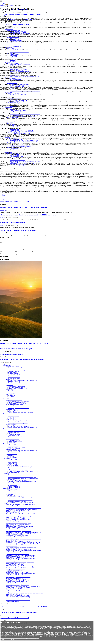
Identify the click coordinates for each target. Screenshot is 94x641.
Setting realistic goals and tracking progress (17, 405)
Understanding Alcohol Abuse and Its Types (14, 506)
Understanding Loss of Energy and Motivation (15, 565)
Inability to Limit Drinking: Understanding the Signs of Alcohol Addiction (20, 552)
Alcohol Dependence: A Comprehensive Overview (16, 557)
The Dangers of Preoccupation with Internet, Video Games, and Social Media (21, 509)
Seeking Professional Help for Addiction (14, 400)
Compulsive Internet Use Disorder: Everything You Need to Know (19, 515)
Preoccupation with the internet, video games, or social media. (20, 502)
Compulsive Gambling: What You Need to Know (16, 517)
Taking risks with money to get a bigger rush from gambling (20, 467)
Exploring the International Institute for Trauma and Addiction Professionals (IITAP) (23, 542)
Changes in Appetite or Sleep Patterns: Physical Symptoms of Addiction (20, 567)
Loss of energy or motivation (14, 440)
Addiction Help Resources (11, 409)
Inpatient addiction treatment (14, 374)
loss (3, 196)
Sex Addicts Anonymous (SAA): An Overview (15, 590)
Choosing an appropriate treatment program (17, 402)
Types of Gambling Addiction (12, 459)
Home (3, 3)
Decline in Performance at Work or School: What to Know (17, 580)
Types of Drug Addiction (10, 5)
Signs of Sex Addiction (10, 479)
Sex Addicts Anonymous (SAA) (14, 475)
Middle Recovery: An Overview (12, 512)
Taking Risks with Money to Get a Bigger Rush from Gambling (18, 531)
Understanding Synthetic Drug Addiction (14, 594)
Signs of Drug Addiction (11, 419)
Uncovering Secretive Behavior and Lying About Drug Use (18, 541)
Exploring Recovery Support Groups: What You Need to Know (18, 549)
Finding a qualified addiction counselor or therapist (18, 401)
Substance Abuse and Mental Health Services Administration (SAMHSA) (23, 380)
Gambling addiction (7, 458)
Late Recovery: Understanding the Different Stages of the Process (19, 597)
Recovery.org (11, 411)
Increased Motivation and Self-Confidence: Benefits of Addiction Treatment (21, 547)
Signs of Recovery (9, 385)
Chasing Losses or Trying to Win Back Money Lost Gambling (18, 577)
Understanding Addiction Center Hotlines (14, 525)
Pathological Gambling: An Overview (13, 560)
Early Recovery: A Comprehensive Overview (15, 551)
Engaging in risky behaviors (14, 435)
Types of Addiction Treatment (12, 373)
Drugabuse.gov (11, 425)
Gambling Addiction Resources (12, 469)
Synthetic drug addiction (13, 417)
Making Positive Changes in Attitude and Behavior (16, 528)
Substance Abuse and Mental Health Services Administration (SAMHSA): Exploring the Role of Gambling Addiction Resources (32, 529)
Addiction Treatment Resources (12, 379)
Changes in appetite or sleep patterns (15, 441)
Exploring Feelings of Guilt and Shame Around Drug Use (17, 572)
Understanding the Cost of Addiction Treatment (15, 563)
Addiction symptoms (7, 428)
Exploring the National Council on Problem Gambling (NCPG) (18, 523)
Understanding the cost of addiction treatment (17, 403)
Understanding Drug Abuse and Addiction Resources (16, 536)
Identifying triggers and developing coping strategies (18, 408)
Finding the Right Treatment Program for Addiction (16, 518)
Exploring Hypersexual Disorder (12, 571)
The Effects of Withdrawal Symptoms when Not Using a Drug (18, 516)
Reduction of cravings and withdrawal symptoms (18, 370)
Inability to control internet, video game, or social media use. (20, 500)
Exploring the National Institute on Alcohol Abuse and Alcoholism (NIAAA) (21, 556)
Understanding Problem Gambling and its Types (15, 537)
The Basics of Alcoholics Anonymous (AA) (14, 570)
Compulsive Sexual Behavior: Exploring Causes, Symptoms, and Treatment (21, 566)
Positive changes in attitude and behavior (16, 387)
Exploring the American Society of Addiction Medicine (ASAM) (19, 581)
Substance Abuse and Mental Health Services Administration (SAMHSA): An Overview (23, 532)
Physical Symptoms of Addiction (12, 439)
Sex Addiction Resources (11, 474)
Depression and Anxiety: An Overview (13, 505)
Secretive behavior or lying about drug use (16, 436)
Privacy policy (25, 639)
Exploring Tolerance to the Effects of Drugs (14, 520)
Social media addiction (12, 492)
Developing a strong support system (15, 406)
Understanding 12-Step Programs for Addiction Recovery (17, 510)
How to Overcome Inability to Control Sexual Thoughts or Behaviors (20, 562)
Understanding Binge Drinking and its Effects (15, 544)
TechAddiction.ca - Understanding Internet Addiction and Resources (19, 526)
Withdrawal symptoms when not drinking (16, 447)
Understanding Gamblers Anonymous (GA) (14, 578)
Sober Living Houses (12, 392)
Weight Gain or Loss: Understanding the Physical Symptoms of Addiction (20, 504)
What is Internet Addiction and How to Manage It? (16, 598)
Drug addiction (2, 5)
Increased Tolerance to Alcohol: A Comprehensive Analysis (18, 596)
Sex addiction (6, 473)
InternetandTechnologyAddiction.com (16, 496)
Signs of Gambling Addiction (11, 464)
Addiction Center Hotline (13, 410)
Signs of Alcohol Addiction (11, 444)
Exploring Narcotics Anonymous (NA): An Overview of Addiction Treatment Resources (23, 539)
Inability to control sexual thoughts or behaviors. (18, 480)
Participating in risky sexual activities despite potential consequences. (22, 481)
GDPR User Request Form (13, 371)
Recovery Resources (10, 389)
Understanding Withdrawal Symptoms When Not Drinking (17, 595)
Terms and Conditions (12, 372)
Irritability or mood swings (13, 432)
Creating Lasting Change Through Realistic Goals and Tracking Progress (20, 533)
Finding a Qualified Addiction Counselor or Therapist (16, 592)
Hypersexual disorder (12, 485)
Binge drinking (11, 455)
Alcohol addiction (6, 443)
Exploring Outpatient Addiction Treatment (14, 582)
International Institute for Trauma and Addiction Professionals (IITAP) (22, 477)
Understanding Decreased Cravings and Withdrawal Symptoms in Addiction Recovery (23, 586)
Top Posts (5, 503)
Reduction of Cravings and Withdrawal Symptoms (16, 527)
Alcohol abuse (11, 456)
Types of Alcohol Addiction (11, 454)
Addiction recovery (7, 383)
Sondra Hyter (3, 15)
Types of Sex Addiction (10, 483)
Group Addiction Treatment (11, 540)
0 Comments (27, 15)
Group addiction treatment (13, 375)
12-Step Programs (11, 393)
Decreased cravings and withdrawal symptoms (17, 388)
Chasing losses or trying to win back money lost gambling (20, 466)
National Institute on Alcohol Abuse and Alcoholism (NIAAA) (21, 452)
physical (3, 195)
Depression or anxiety (12, 433)
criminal (3, 197)
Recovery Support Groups (13, 390)
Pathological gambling (12, 462)
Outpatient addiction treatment (14, 378)
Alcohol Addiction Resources (12, 449)
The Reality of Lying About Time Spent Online (15, 534)
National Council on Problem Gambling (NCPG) (18, 470)
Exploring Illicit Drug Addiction (12, 548)
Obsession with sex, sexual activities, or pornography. (19, 482)
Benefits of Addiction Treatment (12, 366)
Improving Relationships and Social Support (14, 564)
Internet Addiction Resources (11, 494)
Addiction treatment (7, 365)
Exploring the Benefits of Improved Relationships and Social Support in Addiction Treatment (24, 593)
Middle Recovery (11, 395)
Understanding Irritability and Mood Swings (14, 559)
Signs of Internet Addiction (11, 498)
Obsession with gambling (13, 465)
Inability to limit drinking (13, 446)
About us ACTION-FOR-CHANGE (29, 638)
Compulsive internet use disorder (14, 493)
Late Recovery (11, 396)
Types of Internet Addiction (11, 489)
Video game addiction (12, 490)
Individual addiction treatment (14, 377)
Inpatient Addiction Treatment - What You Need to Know (17, 554)
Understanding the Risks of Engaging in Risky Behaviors (17, 585)
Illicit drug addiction (12, 418)
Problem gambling (12, 460)
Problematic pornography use (14, 487)
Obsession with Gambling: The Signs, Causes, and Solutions (18, 524)
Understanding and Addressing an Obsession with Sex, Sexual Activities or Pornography (23, 508)
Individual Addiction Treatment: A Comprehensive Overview (18, 600)
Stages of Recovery (9, 394)
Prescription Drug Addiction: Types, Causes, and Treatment (18, 587)
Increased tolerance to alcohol (14, 448)
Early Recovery (11, 397)
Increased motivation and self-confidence (16, 369)
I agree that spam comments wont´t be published (10, 253)
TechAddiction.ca (11, 495)
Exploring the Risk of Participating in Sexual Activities (17, 535)
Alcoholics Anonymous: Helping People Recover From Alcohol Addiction (21, 513)
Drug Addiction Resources (11, 424)
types (3, 199)
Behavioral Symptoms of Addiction (13, 434)
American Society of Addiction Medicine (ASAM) (18, 426)
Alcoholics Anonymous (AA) (14, 382)
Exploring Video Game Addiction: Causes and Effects (16, 575)
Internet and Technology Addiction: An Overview (16, 579)
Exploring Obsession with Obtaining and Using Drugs (17, 574)
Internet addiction (6, 488)
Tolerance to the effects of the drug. (15, 421)
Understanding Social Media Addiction (13, 521)
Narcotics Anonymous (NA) (14, 381)
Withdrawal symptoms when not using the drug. (17, 423)
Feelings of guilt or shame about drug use (16, 431)
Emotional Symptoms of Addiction (13, 429)
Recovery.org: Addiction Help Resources (14, 588)
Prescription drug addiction (13, 416)
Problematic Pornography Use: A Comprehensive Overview (18, 519)
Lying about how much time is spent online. (17, 501)
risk (3, 194)
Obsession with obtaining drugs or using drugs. (17, 420)
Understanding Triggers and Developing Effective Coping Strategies (19, 583)
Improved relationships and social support (16, 367)
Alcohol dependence (12, 457)
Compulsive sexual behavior (14, 486)
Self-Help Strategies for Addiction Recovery (14, 404)
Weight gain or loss (12, 442)
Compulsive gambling (12, 463)
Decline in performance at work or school (16, 437)
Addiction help (6, 398)
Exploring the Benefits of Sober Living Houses (15, 569)
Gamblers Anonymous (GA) (14, 472)
